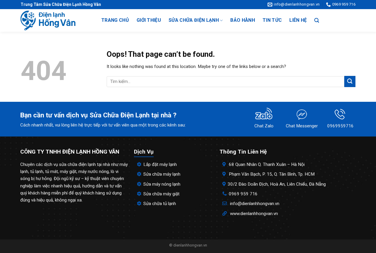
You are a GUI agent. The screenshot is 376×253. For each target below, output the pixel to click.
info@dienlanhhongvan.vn (254, 203)
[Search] (316, 20)
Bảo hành (242, 20)
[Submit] (349, 81)
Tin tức (272, 20)
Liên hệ (298, 20)
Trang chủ (115, 20)
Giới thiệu (149, 20)
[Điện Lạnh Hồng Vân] (55, 20)
